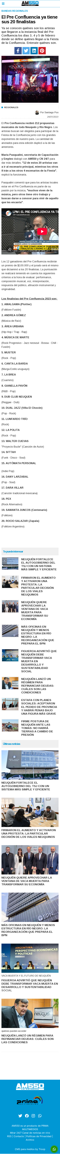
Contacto (19, 1136)
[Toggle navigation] (3, 3)
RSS (9, 1136)
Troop (42, 1149)
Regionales (11, 107)
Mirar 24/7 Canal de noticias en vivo (30, 1132)
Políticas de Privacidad (38, 1136)
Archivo (30, 1139)
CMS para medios (25, 1149)
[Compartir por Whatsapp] (54, 1149)
